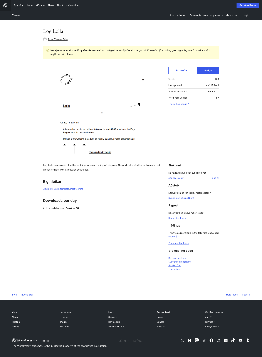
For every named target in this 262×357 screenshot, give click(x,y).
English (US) (174, 236)
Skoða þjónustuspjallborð (181, 198)
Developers (114, 322)
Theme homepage (177, 104)
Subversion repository (179, 261)
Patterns (64, 326)
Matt (208, 317)
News (15, 317)
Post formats (76, 189)
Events (160, 317)
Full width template (59, 189)
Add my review (175, 178)
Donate (162, 322)
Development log (177, 258)
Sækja (208, 70)
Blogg (46, 189)
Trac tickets (174, 269)
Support (112, 317)
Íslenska (45, 341)
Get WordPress (247, 5)
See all (215, 178)
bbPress (210, 322)
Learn (111, 312)
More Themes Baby (58, 39)
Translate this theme (178, 243)
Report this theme (177, 218)
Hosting (16, 322)
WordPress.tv (116, 326)
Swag (161, 326)
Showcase (65, 312)
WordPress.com (214, 312)
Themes (16, 15)
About (15, 312)
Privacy (16, 326)
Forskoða (181, 70)
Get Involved (163, 312)
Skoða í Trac (174, 265)
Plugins (63, 322)
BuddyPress (212, 326)
